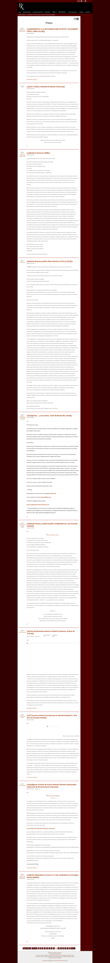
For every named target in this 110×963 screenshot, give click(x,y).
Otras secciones (72, 12)
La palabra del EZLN (37, 12)
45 (61, 948)
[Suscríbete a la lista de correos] (81, 1)
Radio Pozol (22, 262)
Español (53, 636)
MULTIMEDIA (62, 12)
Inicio (19, 12)
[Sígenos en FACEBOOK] (87, 1)
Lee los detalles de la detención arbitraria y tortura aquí (41, 828)
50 (65, 948)
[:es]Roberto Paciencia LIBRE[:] (38, 153)
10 (42, 948)
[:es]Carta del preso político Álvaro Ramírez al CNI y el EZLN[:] (50, 261)
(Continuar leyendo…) (32, 79)
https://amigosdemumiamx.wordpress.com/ (38, 504)
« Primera (34, 948)
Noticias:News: (22, 14)
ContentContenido (46, 960)
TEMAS (54, 12)
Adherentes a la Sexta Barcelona (22, 30)
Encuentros (47, 12)
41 (51, 948)
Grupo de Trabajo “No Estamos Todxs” (22, 155)
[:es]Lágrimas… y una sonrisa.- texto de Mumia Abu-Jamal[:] (49, 415)
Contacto (87, 12)
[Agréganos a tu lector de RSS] (90, 1)
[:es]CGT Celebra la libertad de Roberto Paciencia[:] (46, 86)
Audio (39, 636)
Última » (73, 948)
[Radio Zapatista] (47, 5)
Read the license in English (55, 958)
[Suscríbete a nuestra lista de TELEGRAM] (85, 1)
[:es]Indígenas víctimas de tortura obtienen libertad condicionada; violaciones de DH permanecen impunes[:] (51, 785)
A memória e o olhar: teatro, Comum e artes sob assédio (41, 14)
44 (58, 948)
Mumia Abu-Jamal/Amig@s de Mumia (22, 418)
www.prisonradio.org (50, 493)
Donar (79, 1)
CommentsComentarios (59, 960)
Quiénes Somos (27, 12)
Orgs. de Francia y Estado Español (22, 526)
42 (53, 948)
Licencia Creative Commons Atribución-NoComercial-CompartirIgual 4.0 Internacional (55, 955)
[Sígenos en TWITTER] (83, 1)
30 (47, 948)
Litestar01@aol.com (46, 497)
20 (44, 948)
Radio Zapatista (22, 632)
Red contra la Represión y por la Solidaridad (22, 877)
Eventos (81, 12)
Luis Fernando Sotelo (22, 717)
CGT (22, 87)
